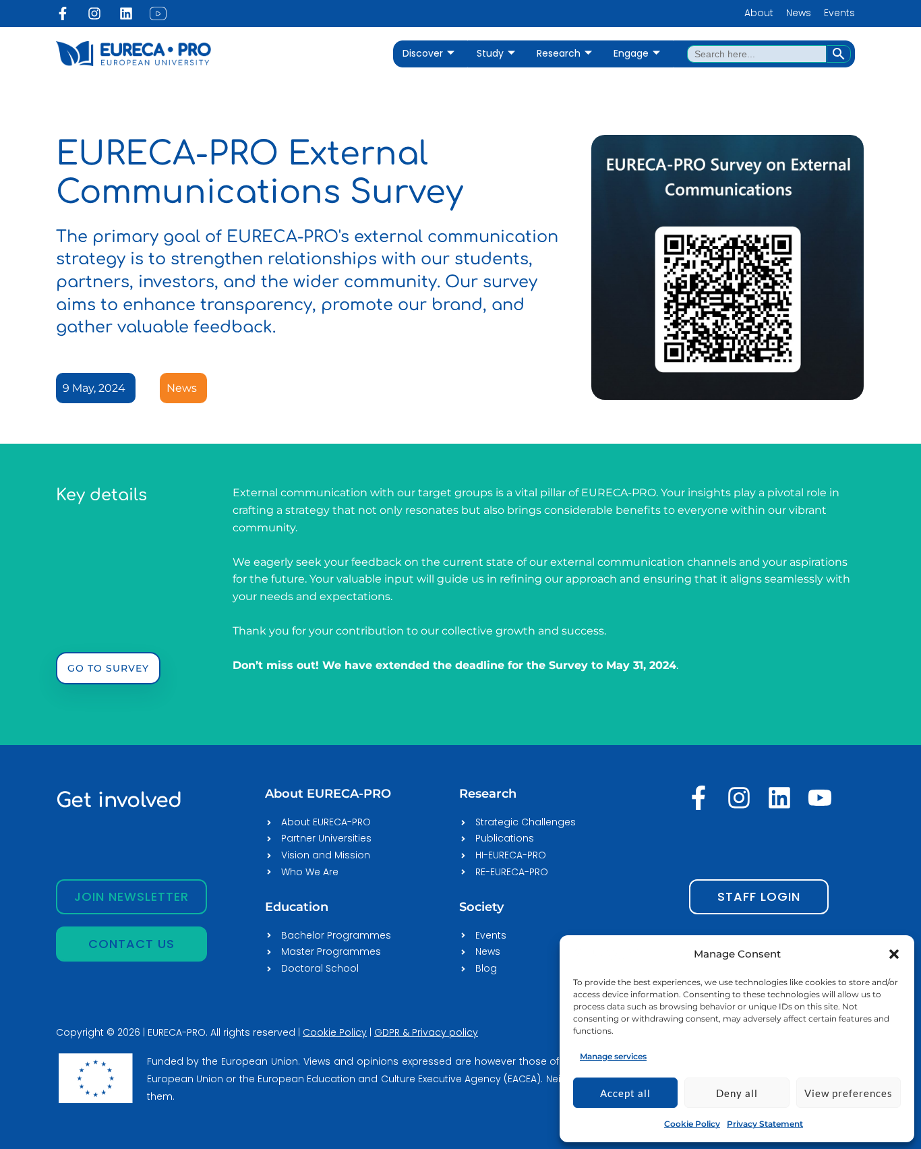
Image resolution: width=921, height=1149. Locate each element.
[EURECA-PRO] (607, 953)
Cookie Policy (692, 1124)
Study (490, 53)
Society (481, 907)
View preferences (848, 1093)
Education (296, 907)
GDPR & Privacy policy (426, 1032)
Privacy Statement (765, 1124)
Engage (631, 53)
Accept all (625, 1093)
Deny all (737, 1093)
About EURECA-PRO (328, 793)
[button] (894, 954)
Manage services (613, 1056)
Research (559, 53)
